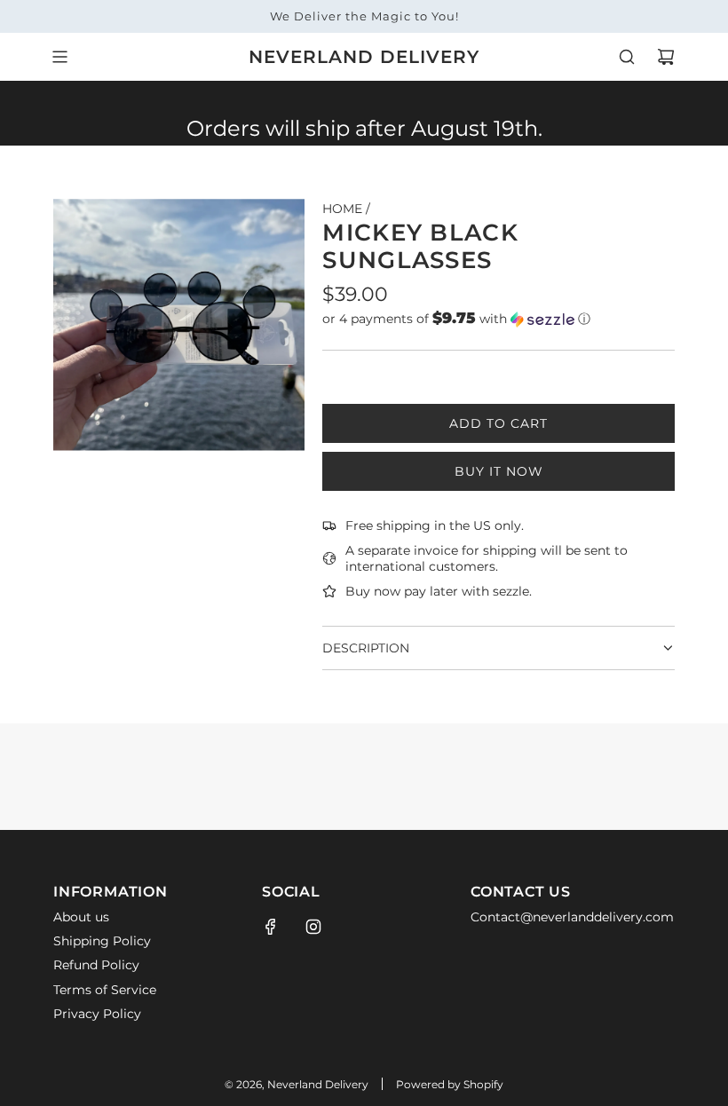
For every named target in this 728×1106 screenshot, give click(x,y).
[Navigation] (59, 56)
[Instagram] (313, 926)
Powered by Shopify (449, 1084)
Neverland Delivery (364, 56)
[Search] (626, 56)
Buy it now (499, 471)
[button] (498, 319)
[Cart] (665, 56)
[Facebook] (270, 926)
